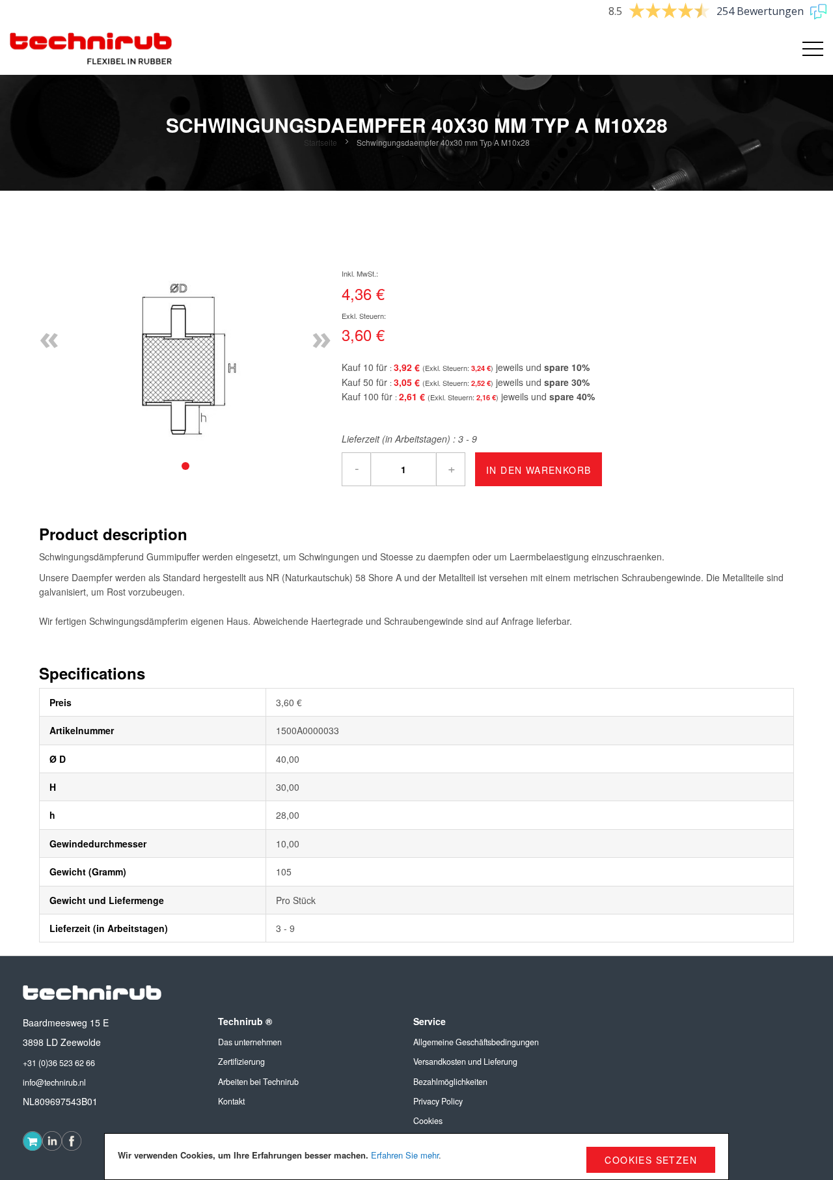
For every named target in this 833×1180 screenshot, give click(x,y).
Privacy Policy (438, 1101)
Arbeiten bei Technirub (258, 1082)
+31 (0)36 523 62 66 (59, 1063)
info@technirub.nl (54, 1082)
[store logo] (91, 49)
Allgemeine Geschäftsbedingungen (476, 1042)
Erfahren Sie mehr (405, 1155)
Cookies (428, 1121)
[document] (416, 1156)
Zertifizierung (241, 1061)
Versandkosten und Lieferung (465, 1061)
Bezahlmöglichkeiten (450, 1082)
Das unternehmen (250, 1042)
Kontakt (231, 1101)
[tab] (185, 466)
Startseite (320, 142)
